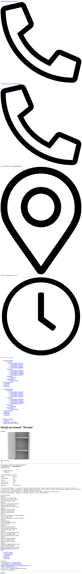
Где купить (7, 558)
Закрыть (3, 572)
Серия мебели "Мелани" (10, 422)
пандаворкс (12, 569)
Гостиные (6, 420)
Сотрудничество (8, 554)
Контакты (6, 557)
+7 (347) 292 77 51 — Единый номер (11, 83)
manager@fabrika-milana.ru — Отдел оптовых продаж (15, 565)
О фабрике (7, 555)
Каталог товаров (8, 419)
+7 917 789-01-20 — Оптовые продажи (11, 166)
